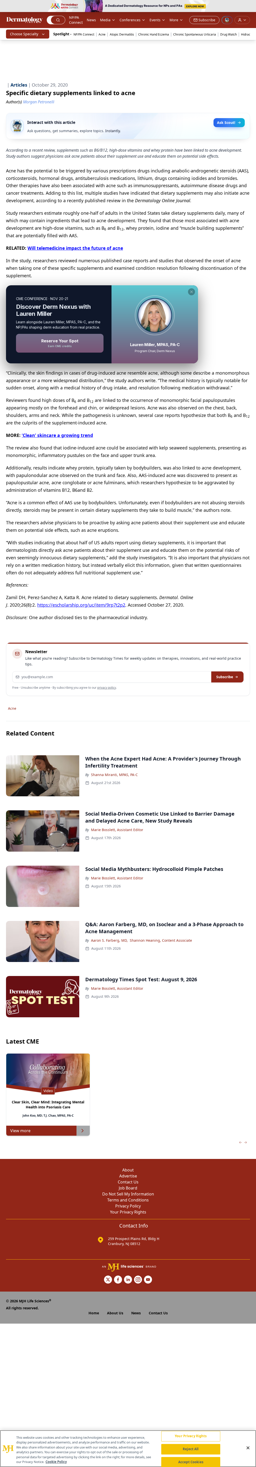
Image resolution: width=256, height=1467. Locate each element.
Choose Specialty (24, 34)
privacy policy (106, 687)
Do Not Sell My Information (128, 1194)
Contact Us (128, 1182)
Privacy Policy (128, 1206)
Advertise (128, 1176)
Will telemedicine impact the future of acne (75, 248)
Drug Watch (228, 34)
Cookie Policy (56, 1461)
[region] (128, 1448)
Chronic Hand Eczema (153, 34)
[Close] (248, 1447)
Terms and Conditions (128, 1200)
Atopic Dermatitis (122, 34)
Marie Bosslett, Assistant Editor (117, 829)
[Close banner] (249, 6)
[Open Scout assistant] (227, 20)
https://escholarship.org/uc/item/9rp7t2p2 (81, 605)
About (128, 1170)
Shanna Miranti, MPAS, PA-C (114, 774)
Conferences (130, 20)
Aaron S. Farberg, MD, (109, 940)
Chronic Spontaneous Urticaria (194, 34)
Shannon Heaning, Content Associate (161, 940)
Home (93, 1313)
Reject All (190, 1449)
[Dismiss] (191, 291)
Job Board (128, 1188)
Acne (102, 34)
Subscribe (224, 676)
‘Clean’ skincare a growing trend (57, 435)
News (91, 20)
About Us (115, 1313)
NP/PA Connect (76, 20)
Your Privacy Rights (128, 1212)
